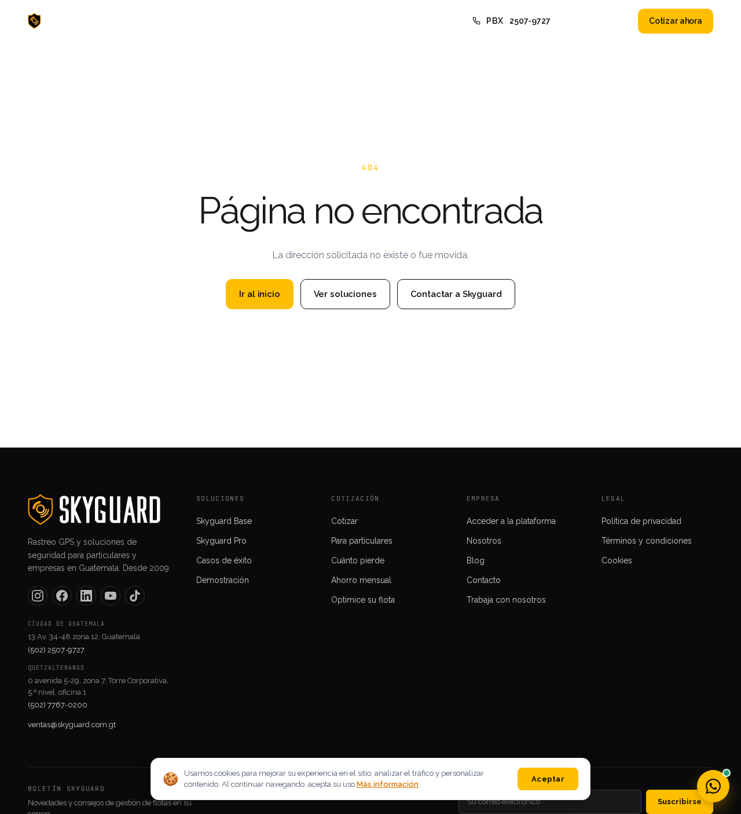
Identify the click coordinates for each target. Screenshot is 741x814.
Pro (192, 20)
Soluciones (240, 20)
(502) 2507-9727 (56, 650)
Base (154, 20)
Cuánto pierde (357, 560)
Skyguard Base (224, 521)
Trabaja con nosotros (506, 599)
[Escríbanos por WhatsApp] (713, 786)
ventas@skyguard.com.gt (72, 724)
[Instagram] (37, 596)
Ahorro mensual (361, 580)
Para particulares (361, 540)
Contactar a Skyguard (456, 294)
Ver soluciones (345, 294)
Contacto (395, 20)
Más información (388, 784)
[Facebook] (62, 596)
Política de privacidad (641, 521)
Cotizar (344, 521)
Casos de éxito (224, 560)
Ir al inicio (259, 294)
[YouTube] (110, 596)
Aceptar (547, 779)
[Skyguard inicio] (62, 21)
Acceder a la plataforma (511, 521)
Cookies (616, 560)
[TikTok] (135, 596)
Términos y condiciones (646, 540)
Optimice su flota (363, 599)
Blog (348, 20)
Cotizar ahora (675, 20)
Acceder (606, 20)
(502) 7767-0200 (57, 705)
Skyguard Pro (221, 540)
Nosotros (300, 20)
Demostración (222, 580)
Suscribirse (680, 801)
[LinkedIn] (86, 596)
